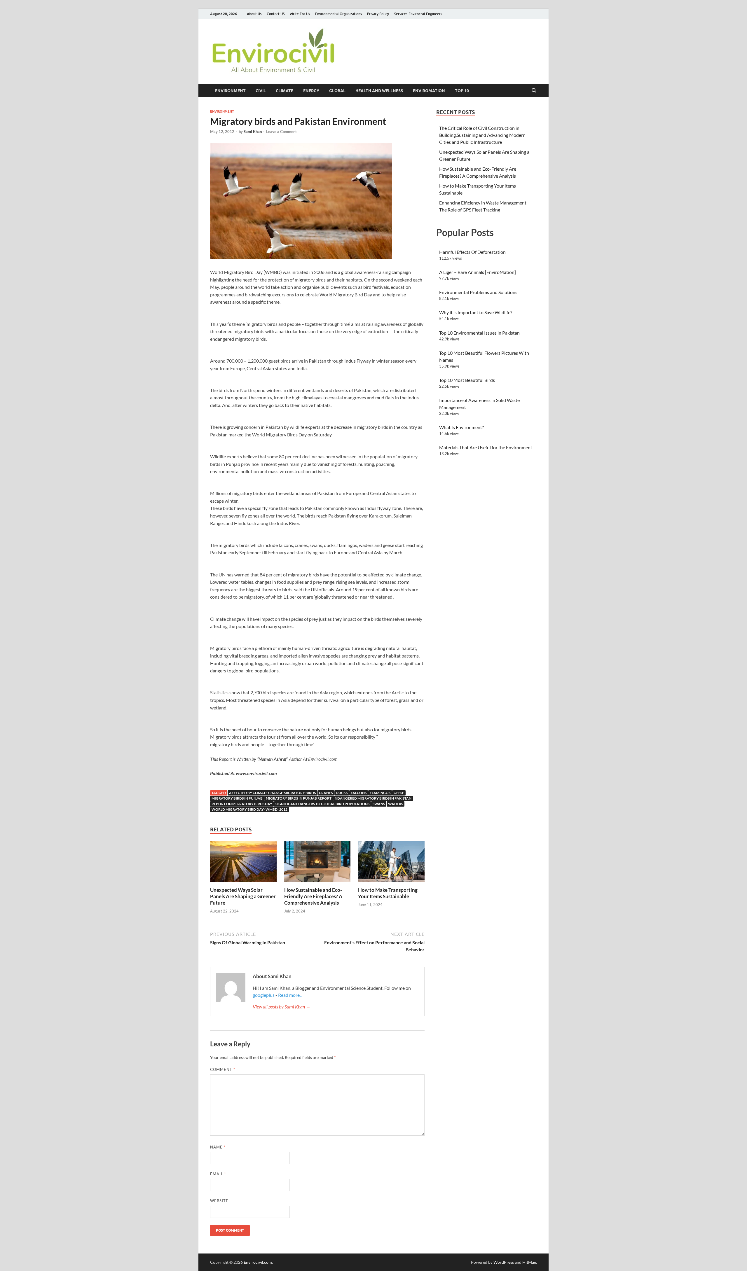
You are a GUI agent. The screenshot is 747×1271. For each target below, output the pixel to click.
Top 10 (462, 90)
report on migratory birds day (242, 804)
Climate (284, 90)
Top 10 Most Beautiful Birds (467, 380)
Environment (230, 90)
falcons (358, 793)
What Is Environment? (461, 427)
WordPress (503, 1262)
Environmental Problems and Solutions (478, 292)
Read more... (290, 995)
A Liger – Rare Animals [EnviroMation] (477, 272)
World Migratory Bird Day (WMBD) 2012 (249, 809)
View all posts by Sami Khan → (281, 1006)
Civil (261, 90)
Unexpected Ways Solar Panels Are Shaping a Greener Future (243, 896)
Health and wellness (379, 90)
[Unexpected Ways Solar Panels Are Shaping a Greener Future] (243, 863)
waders (395, 804)
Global (337, 90)
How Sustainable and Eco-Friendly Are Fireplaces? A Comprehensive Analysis (313, 896)
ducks (342, 793)
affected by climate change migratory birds (272, 793)
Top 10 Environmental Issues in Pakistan (479, 332)
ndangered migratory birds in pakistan (373, 798)
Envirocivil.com (258, 1262)
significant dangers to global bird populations (322, 804)
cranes (326, 793)
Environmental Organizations (338, 14)
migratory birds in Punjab (237, 798)
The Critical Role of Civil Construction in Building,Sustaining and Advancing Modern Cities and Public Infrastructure (482, 135)
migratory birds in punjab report (298, 798)
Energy (311, 90)
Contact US (276, 14)
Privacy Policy (378, 14)
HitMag (529, 1262)
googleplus (264, 995)
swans (379, 804)
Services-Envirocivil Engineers (418, 14)
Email (218, 1174)
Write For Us (300, 14)
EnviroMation (429, 90)
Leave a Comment (281, 131)
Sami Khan (253, 131)
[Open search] (534, 90)
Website (219, 1200)
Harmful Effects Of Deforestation (472, 252)
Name (218, 1147)
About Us (254, 14)
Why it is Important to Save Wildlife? (475, 312)
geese (399, 793)
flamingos (380, 793)
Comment (222, 1069)
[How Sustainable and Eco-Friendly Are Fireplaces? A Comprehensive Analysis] (317, 863)
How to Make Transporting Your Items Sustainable (388, 893)
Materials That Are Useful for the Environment (485, 447)
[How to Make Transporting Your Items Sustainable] (391, 863)
